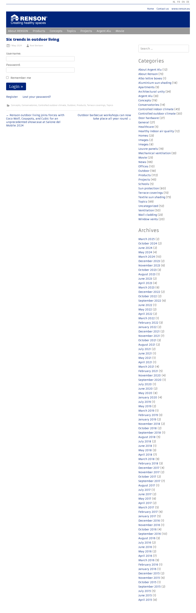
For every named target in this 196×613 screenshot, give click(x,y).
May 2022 (145, 309)
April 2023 (145, 283)
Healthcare (146, 127)
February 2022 (148, 322)
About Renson (148, 74)
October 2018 (147, 428)
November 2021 (149, 336)
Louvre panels (148, 149)
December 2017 (148, 468)
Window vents (148, 219)
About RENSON (18, 31)
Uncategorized (148, 206)
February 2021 (148, 371)
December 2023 (149, 261)
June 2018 (145, 446)
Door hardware (148, 118)
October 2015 (147, 582)
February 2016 (148, 564)
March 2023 (146, 287)
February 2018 (148, 463)
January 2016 (147, 569)
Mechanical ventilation (154, 153)
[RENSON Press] (29, 22)
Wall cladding (147, 215)
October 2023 (147, 270)
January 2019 (147, 419)
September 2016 (149, 534)
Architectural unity (151, 91)
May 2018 (145, 450)
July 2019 (144, 402)
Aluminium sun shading (154, 83)
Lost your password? (37, 97)
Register (12, 97)
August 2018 (147, 437)
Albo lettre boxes (150, 78)
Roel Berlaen (36, 45)
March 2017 (146, 507)
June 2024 (145, 248)
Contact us (163, 8)
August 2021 (146, 344)
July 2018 (144, 441)
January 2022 (147, 327)
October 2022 (147, 296)
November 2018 (149, 424)
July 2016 (144, 542)
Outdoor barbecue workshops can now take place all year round (104, 116)
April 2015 (145, 600)
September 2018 (149, 432)
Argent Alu (104, 31)
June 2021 (145, 353)
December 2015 (149, 573)
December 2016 (149, 520)
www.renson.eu (181, 8)
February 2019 (148, 415)
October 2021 (147, 340)
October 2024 (147, 243)
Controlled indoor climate (156, 109)
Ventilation (146, 210)
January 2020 (147, 397)
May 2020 (145, 393)
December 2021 (149, 331)
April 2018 (145, 454)
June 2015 (145, 595)
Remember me (21, 78)
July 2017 (144, 490)
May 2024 (145, 252)
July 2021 (144, 349)
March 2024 (146, 256)
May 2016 (145, 551)
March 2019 (146, 410)
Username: (13, 53)
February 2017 (148, 512)
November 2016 (149, 525)
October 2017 (147, 476)
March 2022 (146, 318)
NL (174, 1)
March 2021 (146, 366)
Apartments (146, 87)
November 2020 (149, 375)
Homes (143, 135)
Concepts (56, 31)
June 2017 (145, 494)
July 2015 (144, 591)
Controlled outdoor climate (52, 105)
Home (150, 8)
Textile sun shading (151, 197)
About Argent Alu (150, 69)
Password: (13, 65)
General (143, 122)
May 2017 (144, 498)
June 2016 (145, 547)
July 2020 (145, 384)
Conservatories (29, 105)
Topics (71, 31)
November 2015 (149, 578)
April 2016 (145, 556)
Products (39, 31)
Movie (120, 31)
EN (183, 1)
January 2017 (147, 516)
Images (143, 140)
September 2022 (149, 300)
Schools (143, 184)
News (142, 162)
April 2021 (145, 362)
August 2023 (146, 274)
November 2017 (149, 472)
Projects (86, 31)
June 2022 (145, 305)
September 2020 (150, 380)
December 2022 (149, 292)
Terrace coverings (96, 105)
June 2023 (145, 278)
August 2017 (146, 485)
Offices (143, 166)
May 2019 (144, 406)
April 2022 (145, 314)
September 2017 (149, 481)
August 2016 (146, 538)
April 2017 (145, 503)
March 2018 (146, 459)
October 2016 (147, 529)
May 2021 (144, 358)
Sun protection (148, 188)
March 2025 (146, 239)
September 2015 (149, 586)
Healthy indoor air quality (156, 131)
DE (187, 1)
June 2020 (145, 388)
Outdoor (71, 105)
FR (178, 1)
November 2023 (149, 265)
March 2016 (146, 560)
